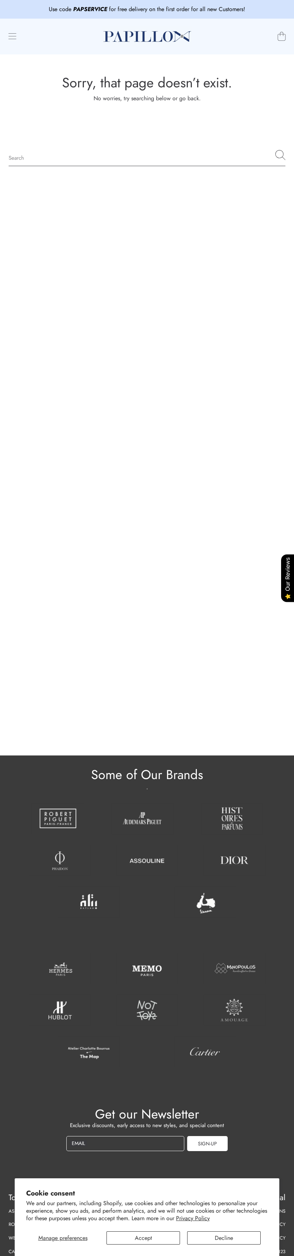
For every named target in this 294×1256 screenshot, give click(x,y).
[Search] (280, 155)
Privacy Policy (193, 1218)
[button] (12, 36)
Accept (143, 1238)
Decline (224, 1238)
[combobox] (147, 155)
